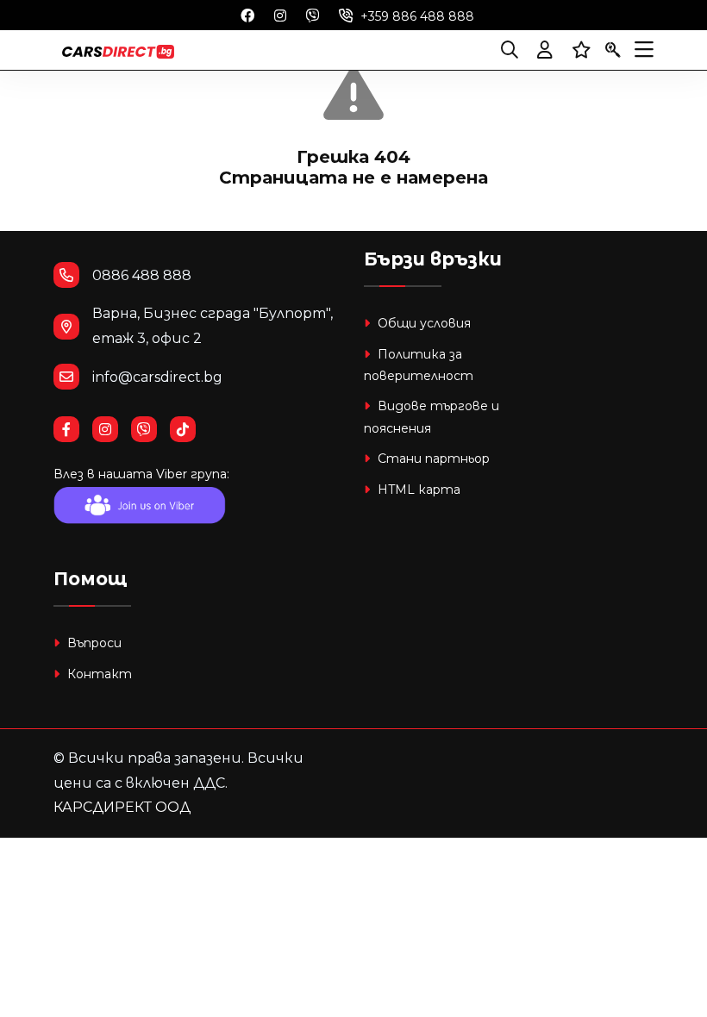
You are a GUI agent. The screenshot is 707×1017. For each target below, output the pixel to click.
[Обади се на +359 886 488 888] (345, 14)
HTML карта (417, 489)
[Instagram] (280, 14)
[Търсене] (509, 50)
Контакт (98, 674)
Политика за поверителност (418, 365)
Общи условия (422, 323)
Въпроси (93, 643)
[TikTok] (189, 429)
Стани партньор (432, 458)
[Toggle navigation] (644, 50)
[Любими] (581, 50)
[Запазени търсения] (613, 50)
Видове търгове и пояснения (431, 416)
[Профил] (545, 50)
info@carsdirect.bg (157, 377)
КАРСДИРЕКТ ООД (122, 807)
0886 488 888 (141, 275)
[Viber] (313, 14)
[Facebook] (247, 14)
